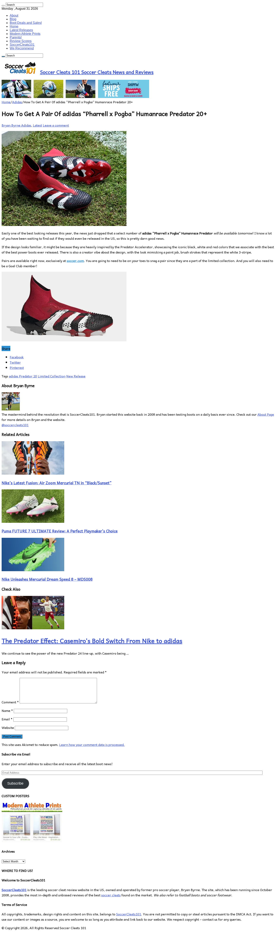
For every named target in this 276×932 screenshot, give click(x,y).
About (14, 15)
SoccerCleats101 (22, 44)
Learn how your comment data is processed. (92, 744)
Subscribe (15, 783)
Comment (10, 702)
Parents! (16, 37)
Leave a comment (56, 125)
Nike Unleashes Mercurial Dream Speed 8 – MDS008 (47, 579)
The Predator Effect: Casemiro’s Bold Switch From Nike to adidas (92, 640)
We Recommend (22, 48)
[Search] (3, 5)
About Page (265, 414)
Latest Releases (21, 30)
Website (8, 727)
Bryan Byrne (11, 125)
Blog (13, 19)
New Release (75, 376)
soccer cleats (111, 895)
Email (7, 719)
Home (14, 26)
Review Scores (21, 41)
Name (7, 710)
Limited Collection (51, 376)
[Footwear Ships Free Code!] (75, 96)
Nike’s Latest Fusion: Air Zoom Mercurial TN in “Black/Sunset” (57, 483)
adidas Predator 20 (23, 376)
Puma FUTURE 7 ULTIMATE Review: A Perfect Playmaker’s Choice (60, 531)
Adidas (17, 101)
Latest (37, 125)
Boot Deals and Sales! (26, 22)
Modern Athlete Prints (25, 33)
